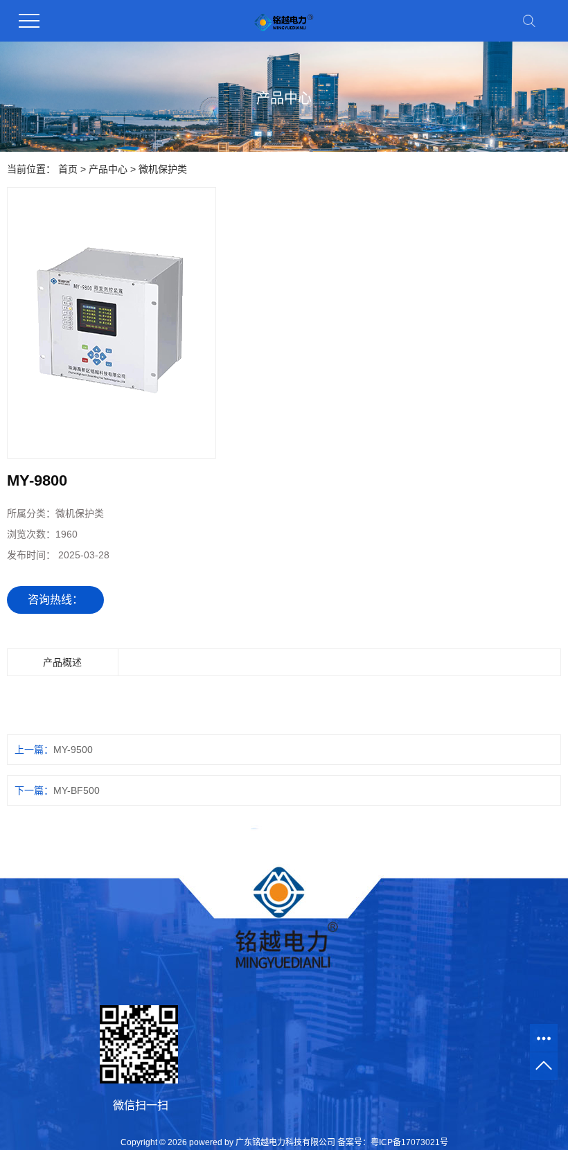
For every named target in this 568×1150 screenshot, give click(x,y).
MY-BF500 (76, 790)
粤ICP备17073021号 (409, 1142)
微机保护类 (163, 169)
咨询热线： (55, 599)
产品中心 (108, 169)
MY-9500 (73, 749)
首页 (68, 169)
